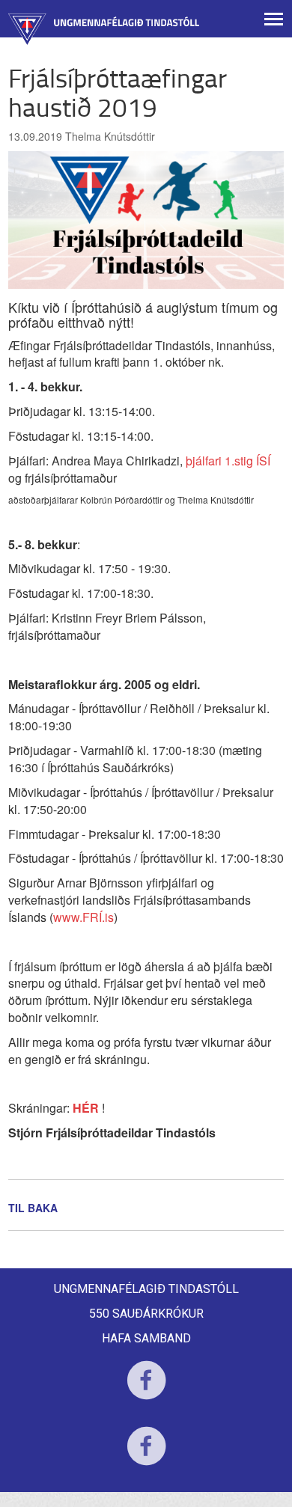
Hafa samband (146, 1338)
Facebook (146, 1390)
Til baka (33, 1207)
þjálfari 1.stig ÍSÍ (228, 460)
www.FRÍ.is (83, 917)
